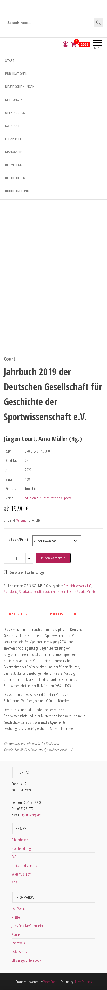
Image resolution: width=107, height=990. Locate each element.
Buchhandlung (17, 191)
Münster (91, 591)
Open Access (15, 113)
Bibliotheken (15, 178)
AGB (14, 882)
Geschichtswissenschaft (77, 585)
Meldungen (14, 100)
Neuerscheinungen (20, 87)
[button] (25, 572)
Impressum (19, 942)
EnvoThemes (83, 981)
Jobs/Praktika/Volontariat (27, 925)
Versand (21, 520)
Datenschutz (20, 951)
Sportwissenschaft (30, 591)
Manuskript (14, 152)
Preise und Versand (24, 865)
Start (10, 61)
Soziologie (10, 591)
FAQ (14, 856)
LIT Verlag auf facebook (26, 960)
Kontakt (16, 934)
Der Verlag (13, 165)
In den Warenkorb (53, 557)
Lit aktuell (14, 139)
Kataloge (12, 126)
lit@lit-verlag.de (31, 814)
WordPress (50, 981)
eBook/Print (18, 539)
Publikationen (16, 74)
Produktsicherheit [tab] (62, 613)
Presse (16, 917)
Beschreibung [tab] (19, 613)
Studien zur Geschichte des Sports (48, 497)
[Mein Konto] (65, 44)
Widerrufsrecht (21, 874)
